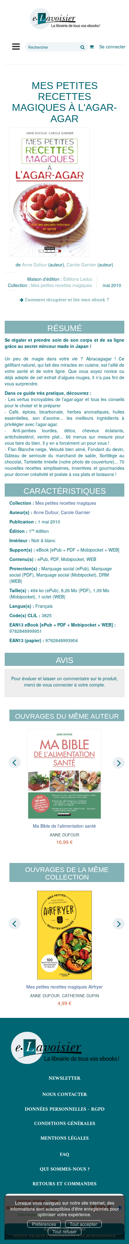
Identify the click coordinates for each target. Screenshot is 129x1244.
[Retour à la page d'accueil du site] (64, 18)
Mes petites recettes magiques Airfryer (64, 987)
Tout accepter (83, 1224)
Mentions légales (64, 1138)
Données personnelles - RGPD (65, 1109)
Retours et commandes (64, 1184)
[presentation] (15, 762)
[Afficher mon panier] (92, 46)
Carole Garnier (81, 264)
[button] (49, 192)
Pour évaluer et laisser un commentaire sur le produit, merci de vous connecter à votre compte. (64, 681)
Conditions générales (64, 1123)
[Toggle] (16, 45)
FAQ (64, 1154)
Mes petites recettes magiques (61, 285)
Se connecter (112, 46)
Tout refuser (65, 1231)
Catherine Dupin (80, 996)
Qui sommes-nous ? (65, 1169)
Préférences (44, 1224)
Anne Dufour (34, 264)
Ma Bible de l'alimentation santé (64, 826)
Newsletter (64, 1078)
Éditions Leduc (77, 279)
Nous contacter (64, 1094)
